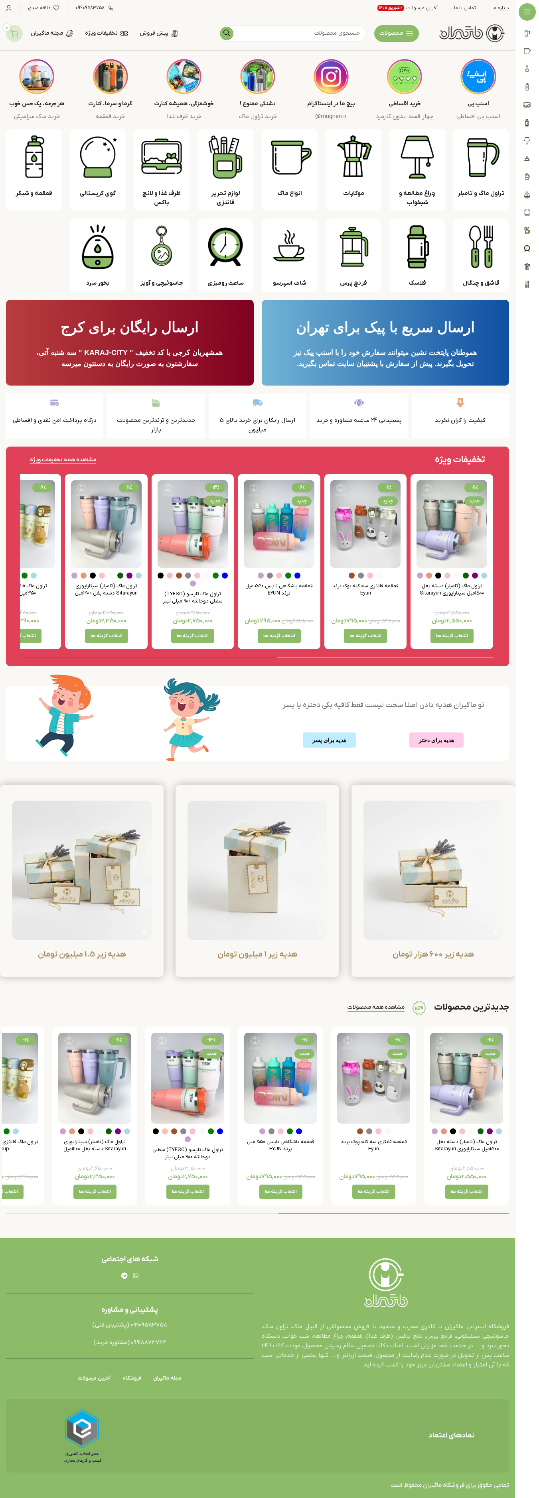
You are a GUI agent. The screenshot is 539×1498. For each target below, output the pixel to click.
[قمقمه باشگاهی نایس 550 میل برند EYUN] (279, 524)
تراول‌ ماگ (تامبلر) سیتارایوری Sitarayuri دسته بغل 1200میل (106, 589)
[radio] (484, 576)
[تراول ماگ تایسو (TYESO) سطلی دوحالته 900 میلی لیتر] (193, 524)
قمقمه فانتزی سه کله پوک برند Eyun (365, 589)
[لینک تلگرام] (124, 1276)
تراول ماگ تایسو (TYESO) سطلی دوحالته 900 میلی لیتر (193, 597)
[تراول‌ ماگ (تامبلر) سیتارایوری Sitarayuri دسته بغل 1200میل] (106, 524)
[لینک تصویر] (385, 1283)
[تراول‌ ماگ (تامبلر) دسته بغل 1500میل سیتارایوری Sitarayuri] (452, 524)
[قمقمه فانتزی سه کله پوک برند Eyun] (365, 524)
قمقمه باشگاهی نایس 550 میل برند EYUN (279, 589)
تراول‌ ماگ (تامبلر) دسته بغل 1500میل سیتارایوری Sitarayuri (452, 589)
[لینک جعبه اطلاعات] (478, 90)
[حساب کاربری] (9, 8)
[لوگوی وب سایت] (472, 33)
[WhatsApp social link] (135, 1276)
